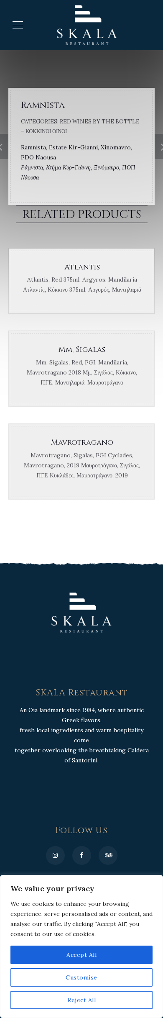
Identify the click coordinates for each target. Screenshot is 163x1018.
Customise (81, 977)
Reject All (81, 1000)
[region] (81, 946)
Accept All (81, 955)
